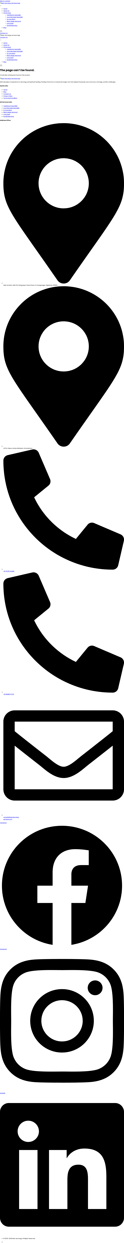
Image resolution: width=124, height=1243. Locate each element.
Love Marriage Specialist (15, 17)
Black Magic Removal (14, 21)
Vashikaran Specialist (14, 15)
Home (5, 9)
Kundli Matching (12, 25)
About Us (6, 11)
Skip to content (5, 1)
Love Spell (10, 23)
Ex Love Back (11, 19)
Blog (4, 28)
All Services (7, 13)
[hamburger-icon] (0, 5)
